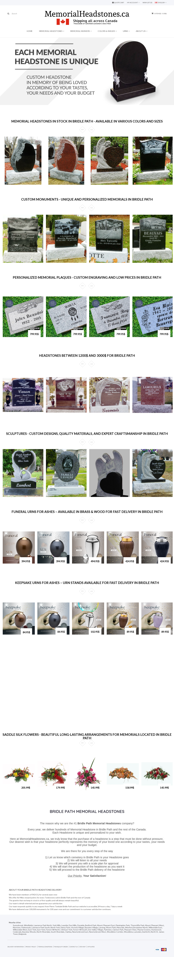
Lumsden (137, 932)
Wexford (129, 927)
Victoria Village (77, 927)
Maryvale (120, 927)
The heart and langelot (145, 496)
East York (32, 929)
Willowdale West (20, 929)
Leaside (64, 925)
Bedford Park (90, 925)
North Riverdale (43, 932)
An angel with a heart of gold (105, 183)
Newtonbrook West (97, 932)
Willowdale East (155, 927)
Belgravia (22, 934)
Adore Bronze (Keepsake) (11, 634)
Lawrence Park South (41, 927)
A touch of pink (79, 790)
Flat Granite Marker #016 (101, 336)
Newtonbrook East (80, 932)
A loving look (141, 183)
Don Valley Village (95, 929)
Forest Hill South (80, 929)
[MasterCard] (164, 949)
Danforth (146, 932)
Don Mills (73, 925)
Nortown (17, 927)
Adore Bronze (8, 563)
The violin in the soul (58, 496)
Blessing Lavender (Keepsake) (149, 635)
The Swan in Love (13, 496)
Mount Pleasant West (154, 925)
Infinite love (149, 789)
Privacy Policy (31, 946)
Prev (82, 129)
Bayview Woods (29, 932)
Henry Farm (65, 927)
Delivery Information (15, 946)
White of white (99, 261)
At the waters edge (144, 261)
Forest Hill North (53, 929)
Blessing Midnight (148, 563)
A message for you (143, 418)
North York (55, 927)
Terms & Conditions (45, 946)
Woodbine (128, 932)
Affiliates (90, 946)
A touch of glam (45, 790)
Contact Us (74, 946)
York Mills (57, 925)
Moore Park (111, 927)
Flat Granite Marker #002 (14, 336)
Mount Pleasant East (106, 925)
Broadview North (140, 927)
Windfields (28, 925)
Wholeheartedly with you (103, 496)
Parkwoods (26, 927)
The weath (97, 418)
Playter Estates (143, 929)
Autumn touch (113, 790)
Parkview (108, 929)
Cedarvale (17, 932)
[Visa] (157, 949)
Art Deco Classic (79, 563)
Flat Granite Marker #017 (144, 336)
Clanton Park (117, 929)
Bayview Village (91, 927)
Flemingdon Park (123, 925)
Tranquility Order (61, 946)
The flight (10, 418)
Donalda (80, 925)
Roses (8, 183)
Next (91, 129)
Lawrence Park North (43, 925)
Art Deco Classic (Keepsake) (80, 635)
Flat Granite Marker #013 (58, 336)
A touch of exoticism (10, 790)
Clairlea (68, 932)
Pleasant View (130, 929)
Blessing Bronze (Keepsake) (114, 635)
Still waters (10, 261)
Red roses (53, 183)
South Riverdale (57, 932)
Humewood (156, 929)
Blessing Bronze (113, 563)
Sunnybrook (18, 925)
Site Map (83, 946)
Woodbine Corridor (115, 932)
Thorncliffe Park (137, 925)
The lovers (53, 418)
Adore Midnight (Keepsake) (45, 635)
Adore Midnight (44, 563)
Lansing (102, 927)
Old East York (66, 929)
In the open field (56, 261)
